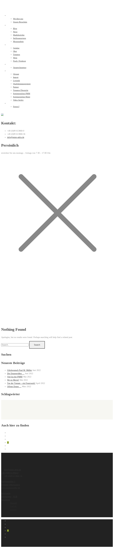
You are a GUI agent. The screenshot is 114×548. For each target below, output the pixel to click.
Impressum (5, 493)
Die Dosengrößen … (15, 373)
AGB (15, 496)
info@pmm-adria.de (15, 137)
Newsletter (5, 500)
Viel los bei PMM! (15, 377)
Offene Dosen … (14, 386)
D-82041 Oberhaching (10, 485)
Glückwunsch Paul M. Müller (19, 370)
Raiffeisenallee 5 (8, 481)
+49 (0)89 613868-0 (9, 473)
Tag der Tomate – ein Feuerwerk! (21, 383)
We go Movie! (13, 380)
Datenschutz (6, 496)
